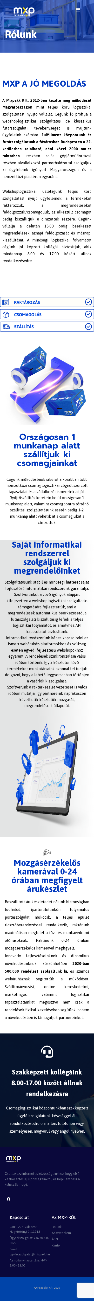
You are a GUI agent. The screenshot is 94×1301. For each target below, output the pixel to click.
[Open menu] (78, 9)
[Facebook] (8, 1199)
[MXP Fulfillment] (24, 12)
